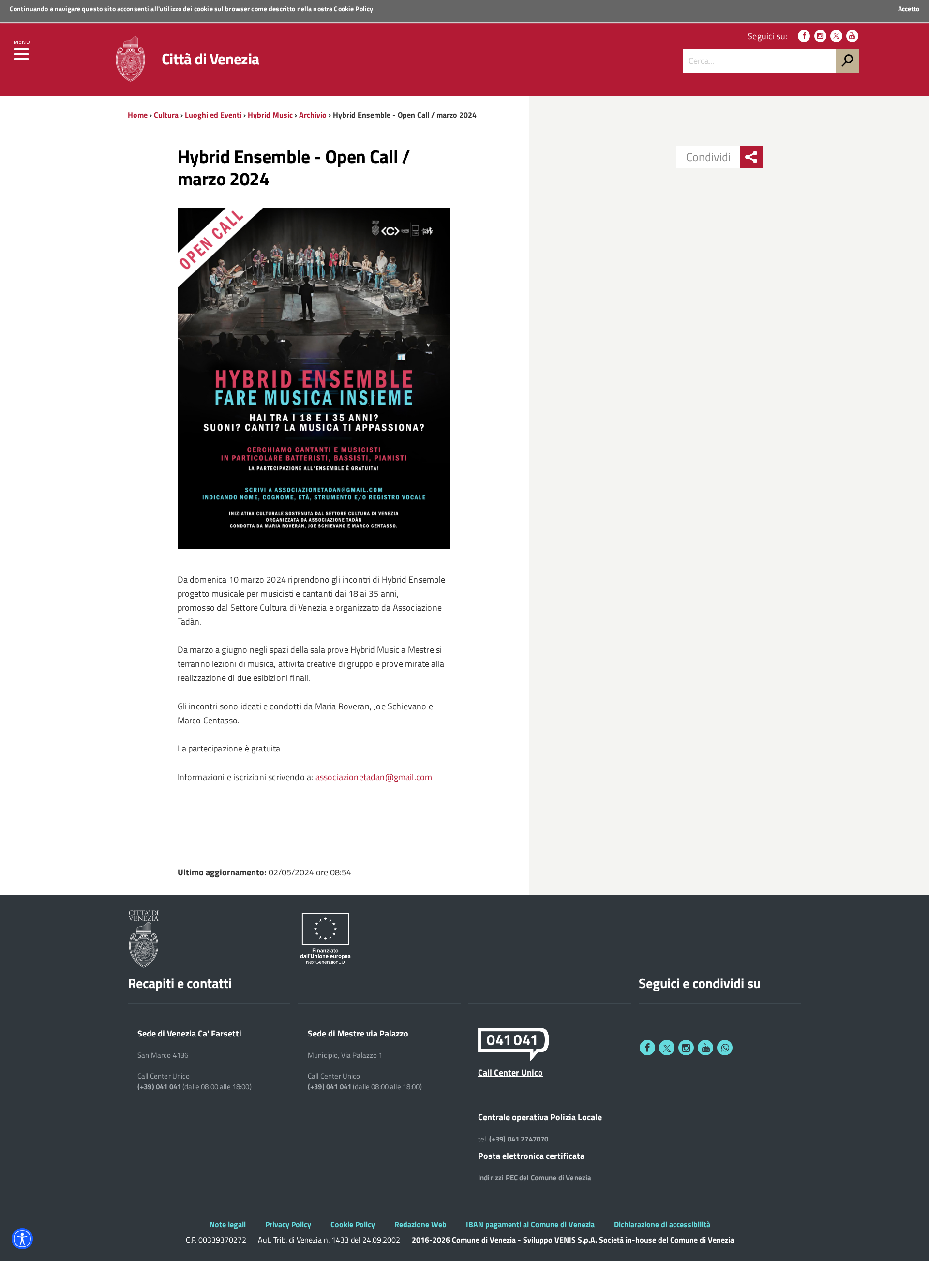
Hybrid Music (270, 114)
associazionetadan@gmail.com (374, 776)
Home (138, 114)
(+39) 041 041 (159, 1086)
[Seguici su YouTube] (852, 36)
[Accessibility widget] (22, 1238)
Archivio (313, 114)
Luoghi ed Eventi (213, 114)
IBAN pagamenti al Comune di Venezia (530, 1224)
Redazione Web (420, 1224)
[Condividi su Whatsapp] (725, 1047)
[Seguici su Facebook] (804, 36)
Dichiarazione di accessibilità (662, 1224)
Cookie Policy (353, 8)
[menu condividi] (751, 157)
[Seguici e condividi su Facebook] (647, 1047)
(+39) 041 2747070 (519, 1139)
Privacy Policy (288, 1224)
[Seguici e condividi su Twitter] (666, 1047)
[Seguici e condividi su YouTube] (705, 1047)
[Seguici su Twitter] (836, 36)
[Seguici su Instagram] (820, 36)
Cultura (166, 114)
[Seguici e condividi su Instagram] (686, 1047)
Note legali (228, 1224)
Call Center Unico (510, 1072)
